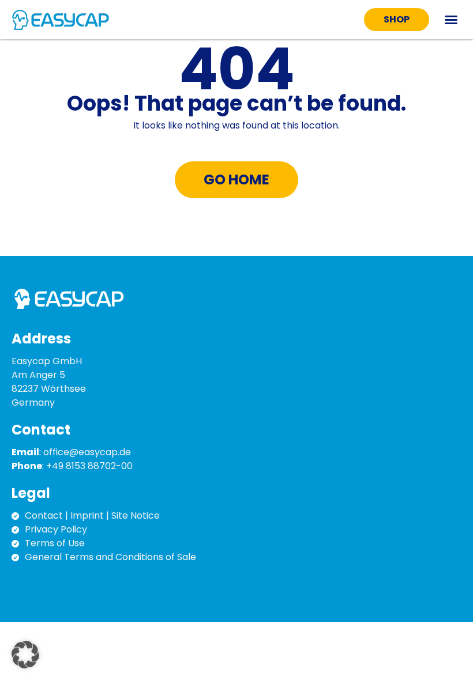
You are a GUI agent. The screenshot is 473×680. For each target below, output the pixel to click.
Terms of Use (55, 543)
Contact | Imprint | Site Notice (92, 515)
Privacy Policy (56, 529)
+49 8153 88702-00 (89, 466)
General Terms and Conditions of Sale (110, 557)
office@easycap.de (87, 452)
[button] (451, 19)
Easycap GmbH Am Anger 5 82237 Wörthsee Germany (49, 381)
